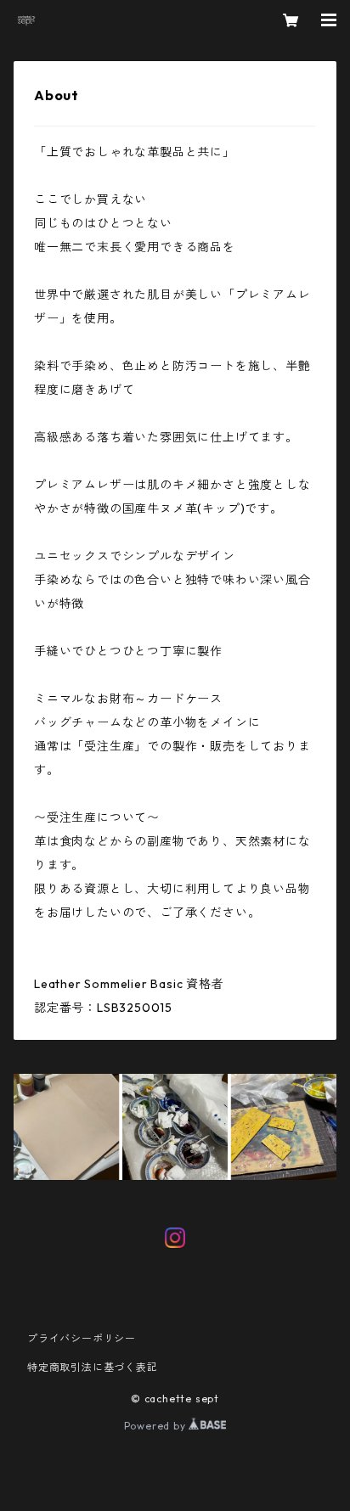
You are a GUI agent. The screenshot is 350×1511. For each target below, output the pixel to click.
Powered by (156, 1425)
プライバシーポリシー (81, 1338)
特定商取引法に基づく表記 (92, 1367)
